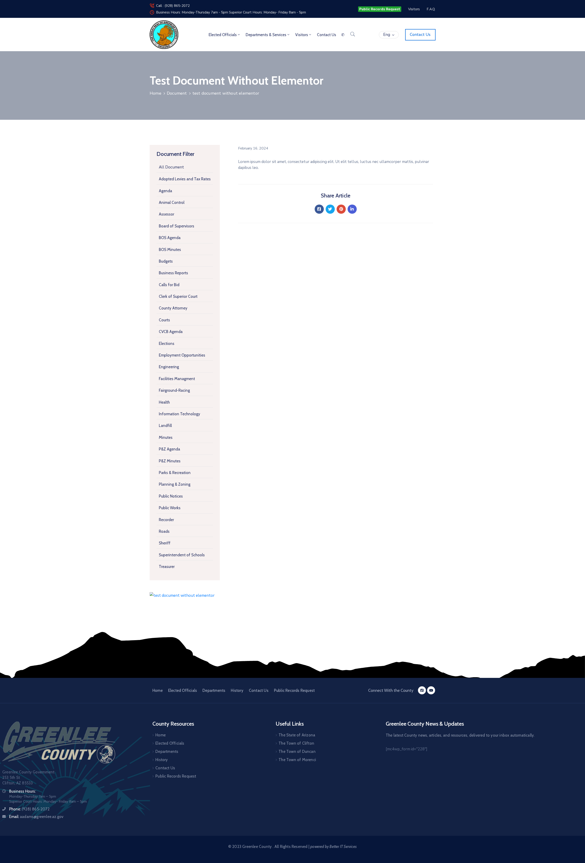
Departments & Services (266, 34)
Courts (164, 320)
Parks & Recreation (175, 472)
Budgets (166, 261)
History (237, 690)
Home (155, 93)
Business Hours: (22, 791)
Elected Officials (223, 34)
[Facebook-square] (422, 690)
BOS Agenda (170, 237)
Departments (213, 690)
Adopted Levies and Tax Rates (185, 179)
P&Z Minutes (170, 461)
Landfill (165, 425)
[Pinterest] (341, 209)
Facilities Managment (177, 378)
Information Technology (179, 414)
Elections (166, 343)
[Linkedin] (352, 209)
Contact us (326, 34)
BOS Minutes (170, 249)
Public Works (170, 508)
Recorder (166, 519)
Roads (164, 531)
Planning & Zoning (174, 484)
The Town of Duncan (297, 751)
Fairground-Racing (174, 390)
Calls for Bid (169, 284)
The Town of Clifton (296, 743)
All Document (171, 167)
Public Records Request (294, 690)
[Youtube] (431, 690)
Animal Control (171, 202)
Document (177, 93)
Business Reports (173, 273)
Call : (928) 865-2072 (173, 5)
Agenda (165, 191)
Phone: (29, 809)
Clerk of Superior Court (178, 296)
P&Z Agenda (169, 449)
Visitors (301, 34)
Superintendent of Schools (182, 555)
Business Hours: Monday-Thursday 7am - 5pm (192, 12)
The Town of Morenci (297, 759)
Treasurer (167, 566)
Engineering (169, 367)
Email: (36, 816)
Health (164, 402)
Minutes (166, 437)
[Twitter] (330, 209)
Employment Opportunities (182, 355)
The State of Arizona (297, 735)
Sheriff (164, 543)
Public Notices (171, 496)
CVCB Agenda (171, 331)
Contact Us (259, 690)
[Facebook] (319, 209)
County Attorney (173, 308)
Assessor (166, 214)
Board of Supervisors (176, 226)
